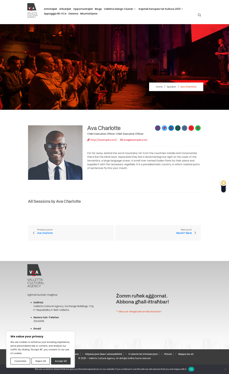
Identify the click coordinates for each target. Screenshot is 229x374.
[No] (225, 369)
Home (159, 86)
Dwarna (73, 13)
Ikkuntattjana (88, 13)
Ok (191, 369)
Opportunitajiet (83, 9)
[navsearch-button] (198, 13)
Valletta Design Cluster (118, 9)
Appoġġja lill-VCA (55, 13)
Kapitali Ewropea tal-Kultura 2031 (159, 9)
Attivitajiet (50, 9)
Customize (20, 361)
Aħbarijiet (65, 9)
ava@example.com (135, 140)
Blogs (98, 9)
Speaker (171, 86)
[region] (40, 349)
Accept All (61, 361)
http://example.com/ (104, 140)
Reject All (41, 361)
